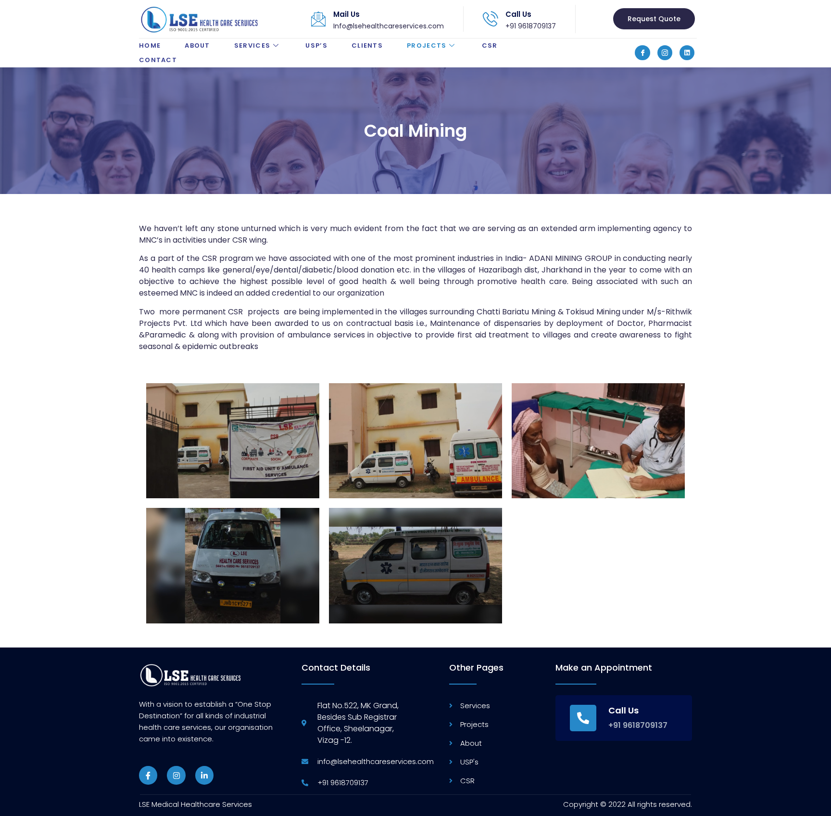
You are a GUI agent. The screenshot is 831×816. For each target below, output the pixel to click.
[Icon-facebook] (642, 52)
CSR (490, 45)
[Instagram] (176, 775)
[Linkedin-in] (204, 775)
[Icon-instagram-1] (664, 52)
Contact (158, 60)
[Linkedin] (687, 52)
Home (150, 45)
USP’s (316, 45)
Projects (426, 45)
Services (252, 45)
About (197, 45)
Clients (367, 45)
